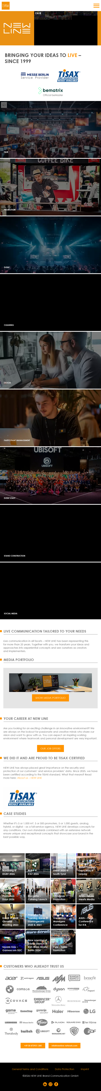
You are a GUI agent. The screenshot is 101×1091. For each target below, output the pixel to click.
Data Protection (64, 1069)
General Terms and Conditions (30, 1069)
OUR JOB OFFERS (50, 748)
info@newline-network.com (64, 1045)
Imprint (85, 1069)
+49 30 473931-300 (33, 1045)
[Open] (96, 6)
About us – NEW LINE (29, 777)
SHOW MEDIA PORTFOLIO (50, 697)
